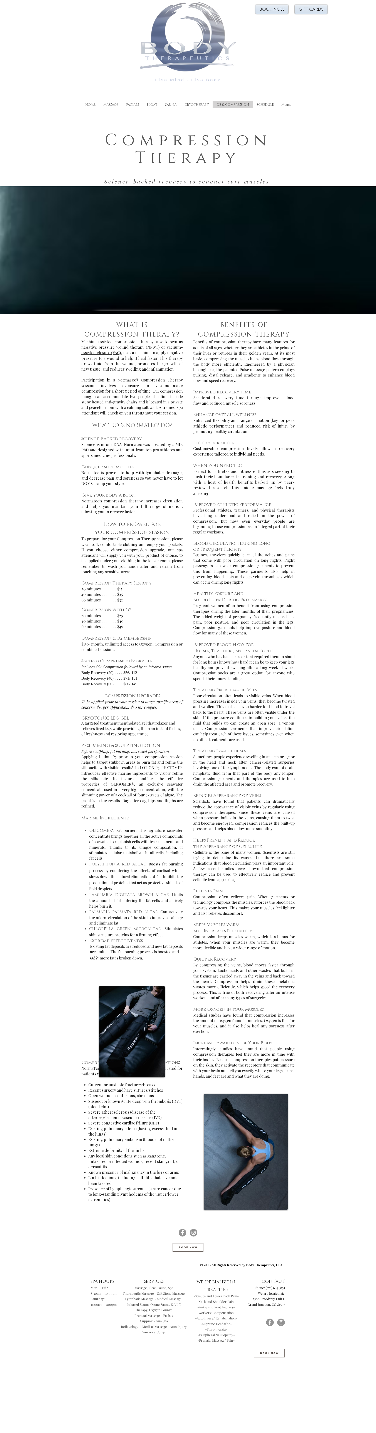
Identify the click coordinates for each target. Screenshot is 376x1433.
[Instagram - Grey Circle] (193, 1233)
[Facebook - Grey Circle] (182, 1233)
